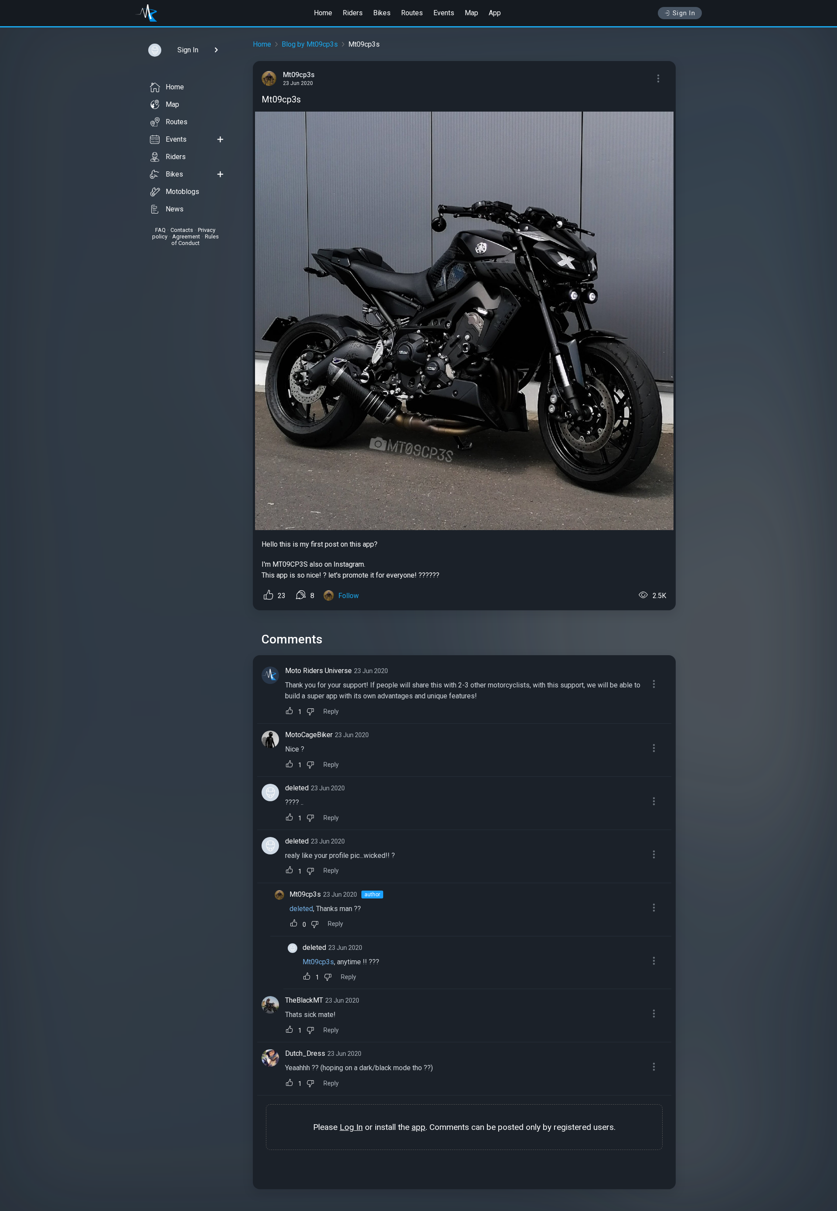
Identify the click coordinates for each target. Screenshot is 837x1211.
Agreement (186, 236)
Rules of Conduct (195, 239)
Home (323, 13)
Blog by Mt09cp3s (310, 44)
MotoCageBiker (309, 735)
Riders (353, 13)
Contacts (181, 230)
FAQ (160, 230)
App (495, 13)
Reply (331, 711)
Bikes (382, 13)
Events (443, 13)
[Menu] (658, 78)
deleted (297, 788)
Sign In (684, 13)
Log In (351, 1127)
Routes (412, 13)
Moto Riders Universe (318, 671)
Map (471, 13)
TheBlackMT (304, 1000)
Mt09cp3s (305, 894)
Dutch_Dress (305, 1053)
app (418, 1127)
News (175, 209)
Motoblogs (182, 191)
